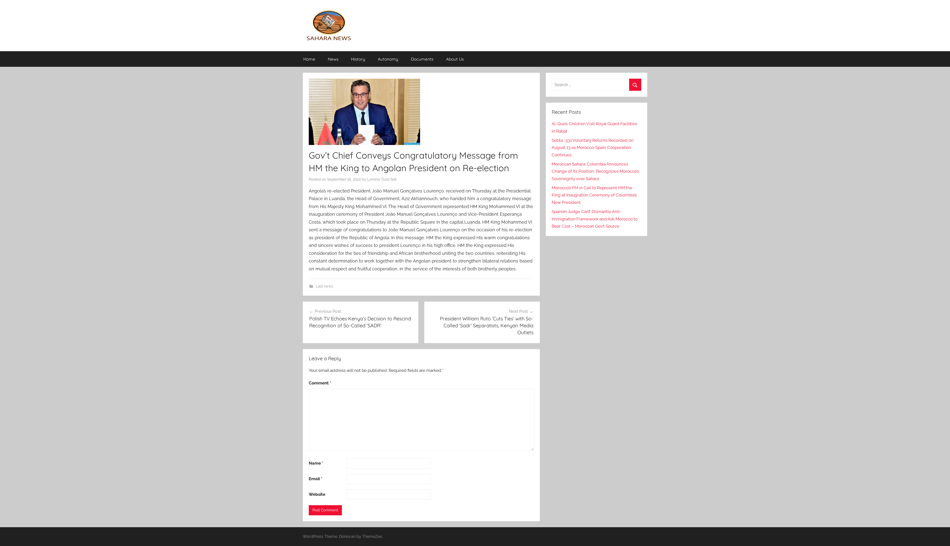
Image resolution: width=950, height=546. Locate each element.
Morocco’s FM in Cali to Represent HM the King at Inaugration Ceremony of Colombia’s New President (594, 195)
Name (316, 463)
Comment (320, 382)
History (358, 59)
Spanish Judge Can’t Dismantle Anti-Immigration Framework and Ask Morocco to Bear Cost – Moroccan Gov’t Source (595, 219)
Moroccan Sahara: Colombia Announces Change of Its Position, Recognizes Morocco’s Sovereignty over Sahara (595, 171)
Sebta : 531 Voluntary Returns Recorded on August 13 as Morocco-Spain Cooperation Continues (593, 148)
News (333, 59)
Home (309, 59)
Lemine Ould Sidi (381, 179)
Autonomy (388, 59)
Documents (422, 59)
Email (315, 478)
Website (317, 494)
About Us (455, 59)
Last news (324, 286)
